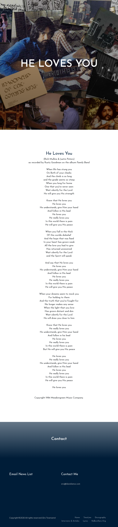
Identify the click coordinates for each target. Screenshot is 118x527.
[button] (111, 9)
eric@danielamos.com (70, 484)
